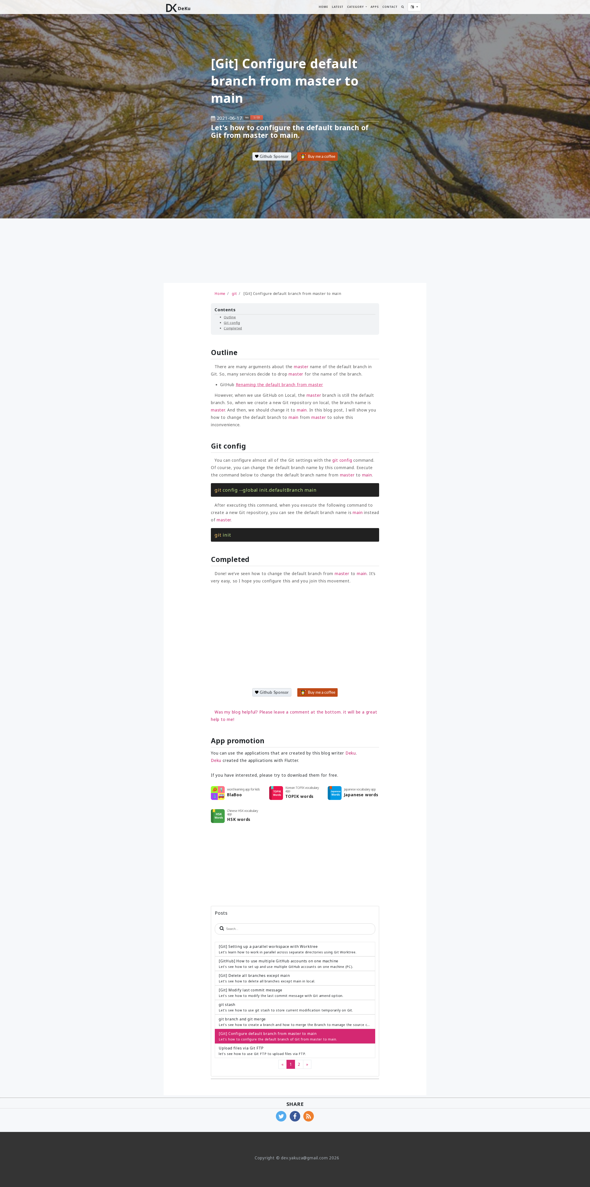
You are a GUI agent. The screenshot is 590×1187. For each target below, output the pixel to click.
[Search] (402, 7)
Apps (375, 7)
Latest (337, 7)
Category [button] (356, 7)
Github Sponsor (274, 157)
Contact (390, 7)
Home (323, 7)
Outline (230, 317)
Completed (233, 328)
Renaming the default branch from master (279, 384)
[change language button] (414, 7)
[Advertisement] (215, 250)
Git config (232, 322)
